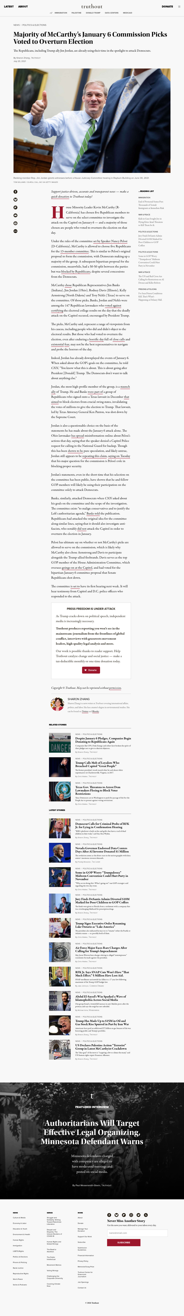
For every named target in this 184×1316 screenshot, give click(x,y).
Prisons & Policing (20, 1262)
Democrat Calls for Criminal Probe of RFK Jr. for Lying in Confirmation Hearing (102, 825)
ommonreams (97, 986)
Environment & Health (21, 1234)
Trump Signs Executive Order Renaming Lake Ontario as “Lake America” (100, 925)
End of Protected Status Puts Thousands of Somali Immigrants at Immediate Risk (151, 205)
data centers (111, 12)
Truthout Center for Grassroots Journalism (85, 1274)
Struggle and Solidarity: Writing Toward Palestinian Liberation (54, 1220)
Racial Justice (18, 1268)
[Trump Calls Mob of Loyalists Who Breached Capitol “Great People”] (60, 767)
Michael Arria (83, 1010)
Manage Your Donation (83, 1230)
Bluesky (95, 711)
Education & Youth (20, 1229)
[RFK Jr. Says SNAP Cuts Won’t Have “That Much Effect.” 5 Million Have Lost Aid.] (60, 976)
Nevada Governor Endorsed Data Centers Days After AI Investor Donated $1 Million (102, 850)
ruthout (36, 58)
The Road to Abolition (51, 1250)
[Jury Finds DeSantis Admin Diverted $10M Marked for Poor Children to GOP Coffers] (60, 903)
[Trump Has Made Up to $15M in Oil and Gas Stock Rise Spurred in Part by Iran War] (60, 1025)
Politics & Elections (34, 25)
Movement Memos (54, 1265)
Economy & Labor (19, 1223)
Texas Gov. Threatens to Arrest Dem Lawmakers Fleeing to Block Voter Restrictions (97, 790)
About (23, 6)
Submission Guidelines (82, 1248)
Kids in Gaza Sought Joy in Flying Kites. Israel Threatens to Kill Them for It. (150, 222)
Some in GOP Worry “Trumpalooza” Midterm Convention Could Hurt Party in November (149, 261)
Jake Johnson (83, 986)
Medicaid (127, 12)
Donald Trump (93, 12)
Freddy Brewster (84, 862)
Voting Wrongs (52, 1270)
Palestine (76, 12)
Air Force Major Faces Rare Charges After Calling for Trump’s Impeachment (101, 949)
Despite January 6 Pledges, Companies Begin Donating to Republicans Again (103, 740)
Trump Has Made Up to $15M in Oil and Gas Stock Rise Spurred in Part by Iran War (102, 1022)
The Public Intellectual (51, 1258)
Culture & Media (19, 1217)
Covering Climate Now (53, 1285)
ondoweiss (94, 1010)
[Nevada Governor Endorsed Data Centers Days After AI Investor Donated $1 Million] (60, 853)
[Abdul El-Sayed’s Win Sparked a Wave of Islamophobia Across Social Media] (60, 1001)
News (17, 25)
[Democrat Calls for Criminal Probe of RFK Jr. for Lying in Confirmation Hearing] (60, 828)
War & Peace (18, 1279)
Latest (9, 6)
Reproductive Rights (21, 1273)
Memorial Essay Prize (86, 1266)
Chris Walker (83, 776)
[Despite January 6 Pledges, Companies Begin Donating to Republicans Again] (60, 743)
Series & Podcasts (20, 1284)
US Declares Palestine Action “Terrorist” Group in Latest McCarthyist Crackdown (101, 1047)
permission (115, 688)
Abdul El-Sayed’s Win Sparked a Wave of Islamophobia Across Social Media (100, 998)
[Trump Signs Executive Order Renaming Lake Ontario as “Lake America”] (60, 928)
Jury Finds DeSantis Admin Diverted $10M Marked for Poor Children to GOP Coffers (150, 240)
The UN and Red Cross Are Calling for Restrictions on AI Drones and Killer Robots (151, 280)
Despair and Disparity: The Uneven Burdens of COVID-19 (54, 1232)
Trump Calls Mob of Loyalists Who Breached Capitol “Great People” (97, 764)
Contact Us (82, 1287)
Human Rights (18, 1240)
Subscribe (82, 1242)
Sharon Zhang (23, 57)
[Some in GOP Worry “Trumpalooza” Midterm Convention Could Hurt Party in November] (60, 877)
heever (96, 862)
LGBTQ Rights (18, 1251)
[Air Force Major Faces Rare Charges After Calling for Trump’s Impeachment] (60, 952)
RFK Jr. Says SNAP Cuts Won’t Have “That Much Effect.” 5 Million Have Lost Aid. (102, 974)
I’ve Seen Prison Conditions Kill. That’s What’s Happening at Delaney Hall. (150, 297)
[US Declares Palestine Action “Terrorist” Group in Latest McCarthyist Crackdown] (60, 1050)
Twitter (85, 711)
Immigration (61, 12)
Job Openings (83, 1282)
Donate (167, 6)
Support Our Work (85, 1236)
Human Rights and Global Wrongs (54, 1242)
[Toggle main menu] (178, 6)
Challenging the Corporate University (55, 1277)
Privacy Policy (83, 1261)
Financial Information (86, 1255)
